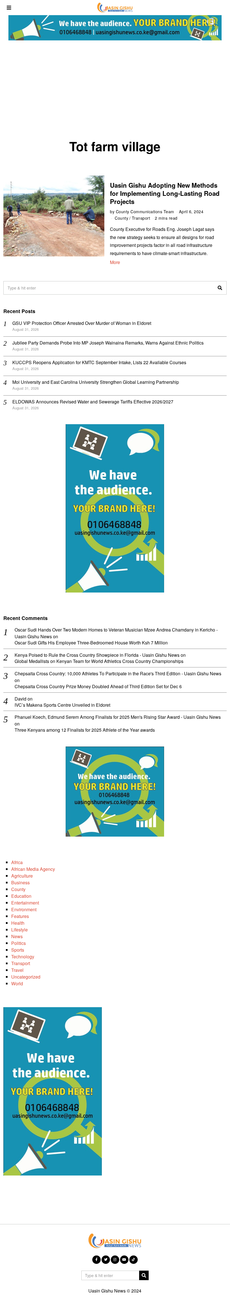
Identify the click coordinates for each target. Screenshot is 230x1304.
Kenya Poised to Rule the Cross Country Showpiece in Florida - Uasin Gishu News (97, 655)
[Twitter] (106, 1259)
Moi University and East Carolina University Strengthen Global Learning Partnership (95, 382)
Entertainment (25, 902)
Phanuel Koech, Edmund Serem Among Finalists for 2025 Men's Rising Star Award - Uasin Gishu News (118, 717)
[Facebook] (96, 1259)
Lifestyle (19, 929)
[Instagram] (115, 1259)
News (17, 936)
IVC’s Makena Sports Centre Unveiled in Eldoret (62, 705)
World (17, 983)
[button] (220, 288)
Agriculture (22, 876)
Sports (17, 950)
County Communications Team (145, 211)
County (121, 218)
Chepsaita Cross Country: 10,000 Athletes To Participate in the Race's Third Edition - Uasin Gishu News (118, 673)
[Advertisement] (115, 91)
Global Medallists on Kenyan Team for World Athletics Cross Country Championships (99, 661)
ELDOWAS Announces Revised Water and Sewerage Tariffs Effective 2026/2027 (92, 401)
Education (21, 896)
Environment (23, 909)
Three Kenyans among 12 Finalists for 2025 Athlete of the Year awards (85, 730)
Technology (22, 956)
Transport (141, 218)
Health (17, 923)
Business (20, 882)
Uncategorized (25, 977)
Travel (17, 970)
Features (20, 916)
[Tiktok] (133, 1259)
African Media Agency (33, 869)
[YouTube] (124, 1259)
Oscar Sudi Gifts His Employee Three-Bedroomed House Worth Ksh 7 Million (91, 643)
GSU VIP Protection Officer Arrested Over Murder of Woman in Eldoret (81, 323)
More (115, 262)
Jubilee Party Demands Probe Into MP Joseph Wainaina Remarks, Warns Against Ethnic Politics (108, 342)
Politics (18, 943)
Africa (17, 862)
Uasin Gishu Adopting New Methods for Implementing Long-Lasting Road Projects (165, 193)
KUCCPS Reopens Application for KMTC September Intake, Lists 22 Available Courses (99, 362)
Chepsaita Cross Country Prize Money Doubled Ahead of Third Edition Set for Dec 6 (98, 687)
